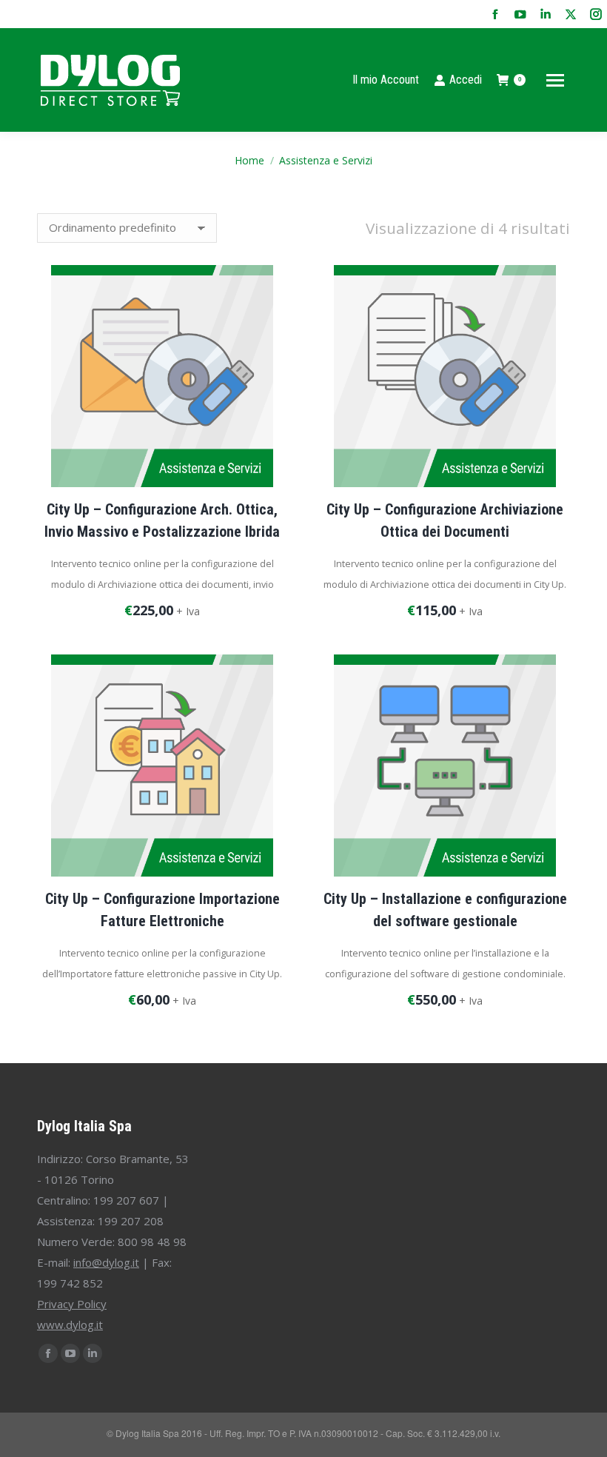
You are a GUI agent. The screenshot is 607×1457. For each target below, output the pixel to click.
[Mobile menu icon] (555, 80)
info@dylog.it (106, 1262)
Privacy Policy (72, 1303)
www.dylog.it (70, 1324)
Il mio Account (385, 80)
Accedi (465, 80)
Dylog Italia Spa (84, 1126)
